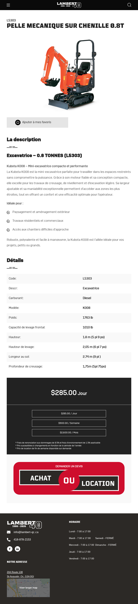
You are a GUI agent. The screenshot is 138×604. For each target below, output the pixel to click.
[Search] (129, 5)
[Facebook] (10, 549)
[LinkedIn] (17, 549)
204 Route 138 (15, 572)
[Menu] (8, 5)
